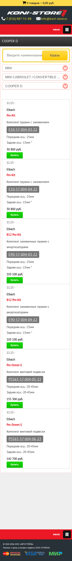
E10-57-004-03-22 (23, 129)
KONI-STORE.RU (43, 547)
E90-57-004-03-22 (23, 254)
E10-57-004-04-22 (23, 189)
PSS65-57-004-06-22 (25, 439)
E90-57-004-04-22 (23, 319)
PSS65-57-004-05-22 (25, 379)
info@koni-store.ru (54, 19)
